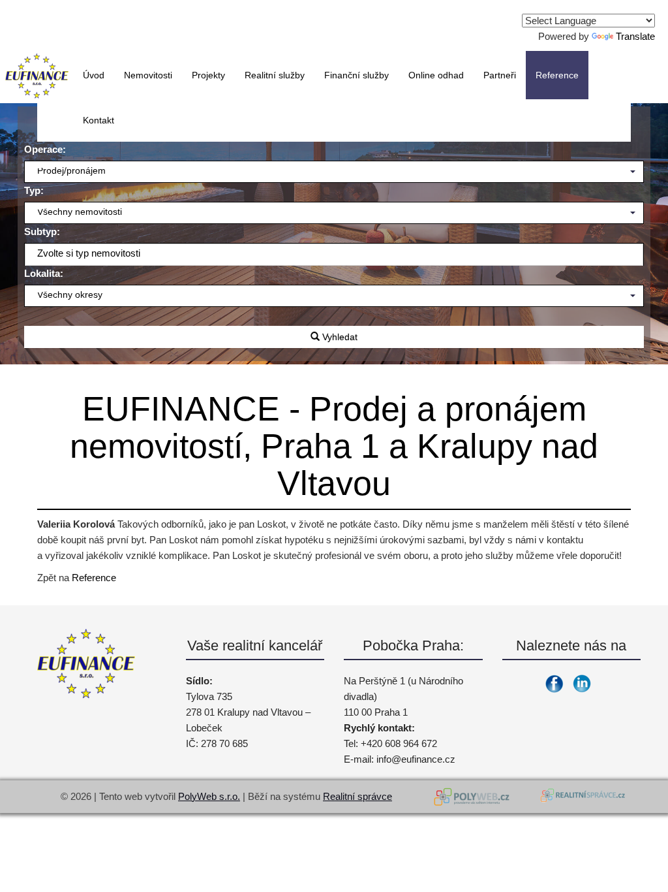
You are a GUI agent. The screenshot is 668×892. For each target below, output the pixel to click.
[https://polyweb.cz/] (474, 796)
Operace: (45, 149)
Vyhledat (338, 337)
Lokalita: (43, 273)
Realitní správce (357, 796)
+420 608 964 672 (399, 743)
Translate (635, 36)
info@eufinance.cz (415, 759)
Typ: (34, 190)
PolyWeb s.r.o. (209, 796)
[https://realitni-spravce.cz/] (582, 796)
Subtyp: (42, 231)
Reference (94, 577)
